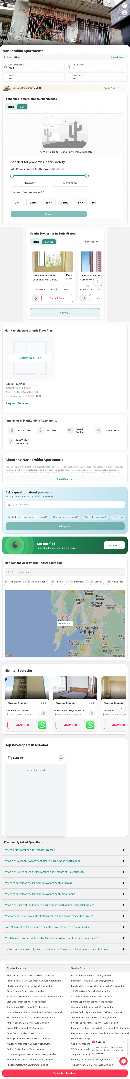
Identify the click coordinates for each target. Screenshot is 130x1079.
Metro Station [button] (38, 581)
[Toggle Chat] (123, 1061)
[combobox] (67, 572)
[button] (30, 396)
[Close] (123, 1042)
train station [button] (15, 581)
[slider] (12, 176)
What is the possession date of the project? (27, 517)
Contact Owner (57, 298)
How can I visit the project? (65, 517)
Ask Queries (65, 526)
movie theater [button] (119, 581)
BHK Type (89, 241)
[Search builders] (61, 758)
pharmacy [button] (79, 581)
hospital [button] (60, 581)
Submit (49, 214)
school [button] (98, 581)
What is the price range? (95, 517)
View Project (22, 724)
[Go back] (5, 5)
